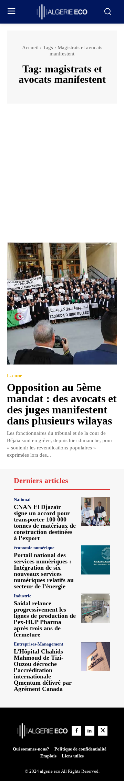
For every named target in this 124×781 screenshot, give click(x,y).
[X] (102, 731)
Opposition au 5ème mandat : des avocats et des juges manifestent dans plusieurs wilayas (62, 404)
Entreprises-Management (38, 644)
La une (14, 375)
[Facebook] (76, 731)
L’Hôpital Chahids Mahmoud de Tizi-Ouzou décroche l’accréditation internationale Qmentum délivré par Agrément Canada (43, 670)
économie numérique (34, 547)
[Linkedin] (89, 731)
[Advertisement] (62, 176)
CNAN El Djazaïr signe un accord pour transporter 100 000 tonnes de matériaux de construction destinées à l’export (45, 522)
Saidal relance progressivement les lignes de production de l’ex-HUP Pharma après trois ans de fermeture (45, 619)
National (22, 499)
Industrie (22, 596)
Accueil (30, 47)
